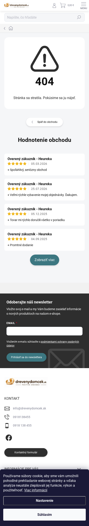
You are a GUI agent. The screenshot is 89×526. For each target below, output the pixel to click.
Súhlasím (44, 515)
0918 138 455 (22, 425)
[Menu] (83, 5)
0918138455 (21, 417)
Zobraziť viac (45, 260)
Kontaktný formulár (25, 452)
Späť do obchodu (47, 121)
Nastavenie (44, 501)
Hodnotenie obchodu (44, 140)
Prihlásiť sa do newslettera (26, 357)
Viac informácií (35, 490)
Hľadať (79, 17)
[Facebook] (8, 437)
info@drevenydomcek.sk (29, 408)
